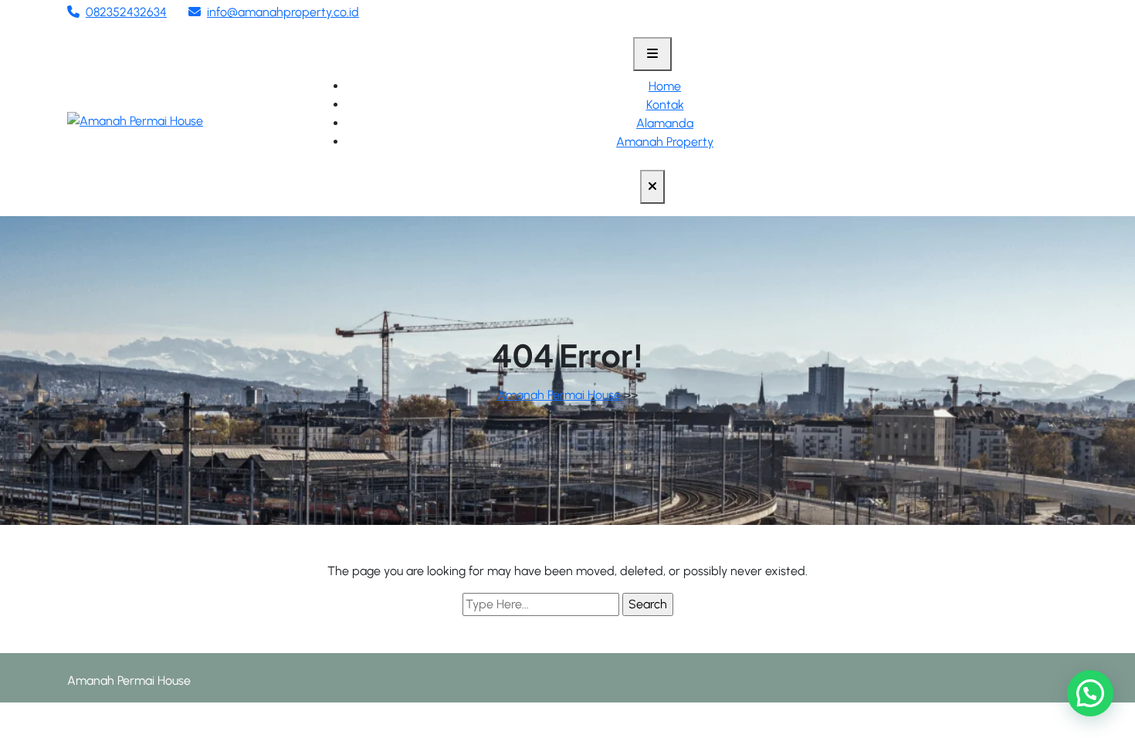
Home (665, 86)
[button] (1090, 693)
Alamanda (664, 123)
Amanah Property (664, 141)
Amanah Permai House (559, 395)
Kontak (665, 104)
